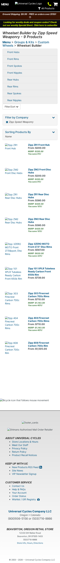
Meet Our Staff (20, 445)
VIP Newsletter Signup (24, 473)
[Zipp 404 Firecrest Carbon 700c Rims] (14, 325)
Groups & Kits (24, 42)
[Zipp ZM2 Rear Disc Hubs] (14, 227)
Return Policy (19, 451)
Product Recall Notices (24, 455)
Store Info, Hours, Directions (30, 543)
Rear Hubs (13, 79)
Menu (6, 42)
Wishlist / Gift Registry (24, 499)
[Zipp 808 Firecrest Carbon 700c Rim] (14, 350)
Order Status (19, 496)
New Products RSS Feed (25, 467)
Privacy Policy (19, 448)
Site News (17, 470)
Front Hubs (13, 52)
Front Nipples (14, 72)
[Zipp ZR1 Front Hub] (14, 152)
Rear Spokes (14, 93)
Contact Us (18, 486)
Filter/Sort (10, 106)
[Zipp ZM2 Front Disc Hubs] (14, 177)
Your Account (19, 492)
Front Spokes (14, 65)
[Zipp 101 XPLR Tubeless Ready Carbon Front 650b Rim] (14, 276)
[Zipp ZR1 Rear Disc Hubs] (14, 202)
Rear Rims (12, 86)
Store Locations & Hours (25, 441)
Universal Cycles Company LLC (30, 511)
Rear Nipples (14, 100)
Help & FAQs (19, 489)
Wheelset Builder (29, 45)
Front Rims (13, 59)
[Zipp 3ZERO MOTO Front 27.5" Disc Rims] (14, 251)
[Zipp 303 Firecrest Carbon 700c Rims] (14, 301)
